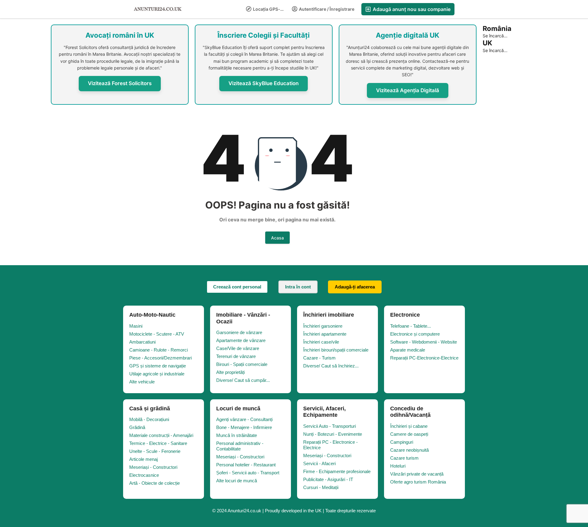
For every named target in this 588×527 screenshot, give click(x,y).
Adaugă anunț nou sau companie (410, 9)
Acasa (277, 237)
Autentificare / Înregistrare (326, 9)
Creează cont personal (237, 286)
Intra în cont (298, 286)
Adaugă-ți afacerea (355, 286)
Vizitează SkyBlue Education (263, 83)
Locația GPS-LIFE (270, 9)
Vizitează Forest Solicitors (120, 83)
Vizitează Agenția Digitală (407, 90)
